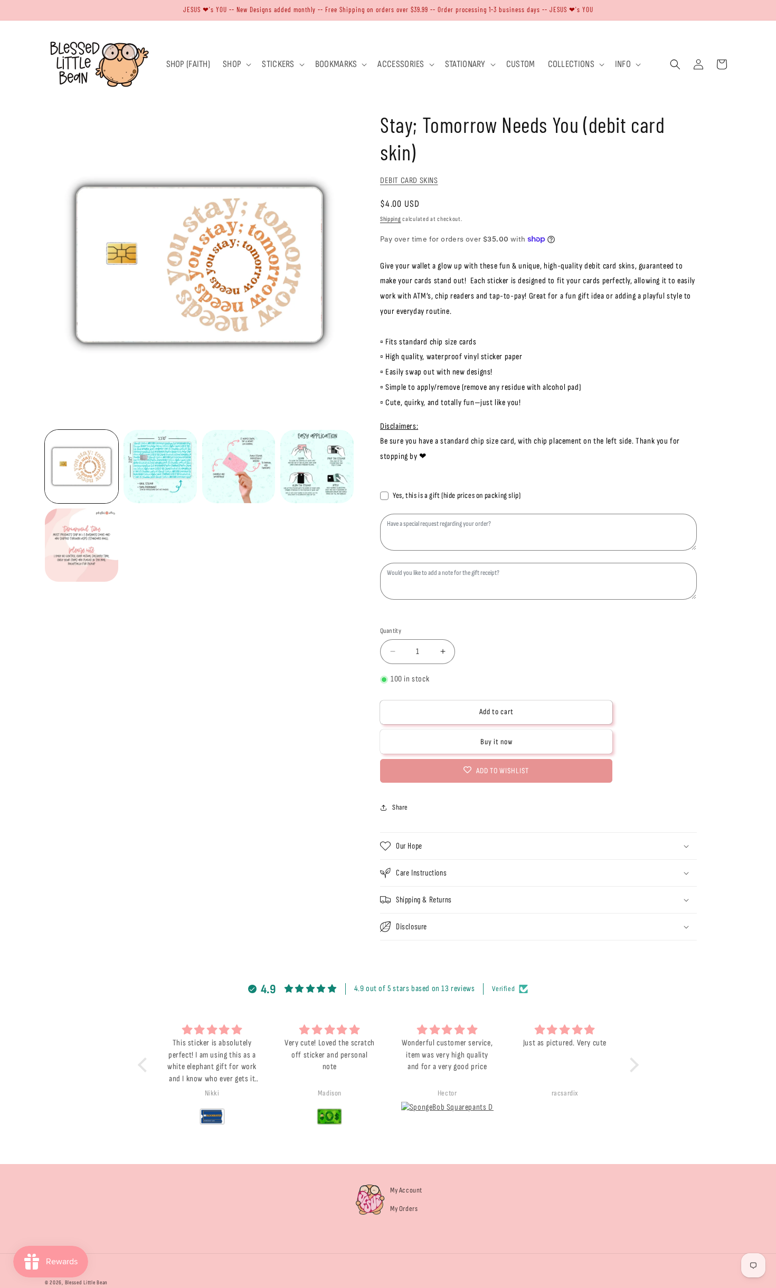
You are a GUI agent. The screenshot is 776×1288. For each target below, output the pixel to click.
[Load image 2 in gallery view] (160, 466)
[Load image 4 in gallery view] (317, 466)
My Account (406, 1190)
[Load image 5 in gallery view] (81, 545)
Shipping (390, 219)
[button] (235, 64)
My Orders (404, 1208)
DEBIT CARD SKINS (409, 181)
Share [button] (400, 807)
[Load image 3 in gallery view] (239, 466)
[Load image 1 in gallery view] (81, 466)
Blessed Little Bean (86, 1282)
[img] (212, 1030)
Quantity (390, 630)
